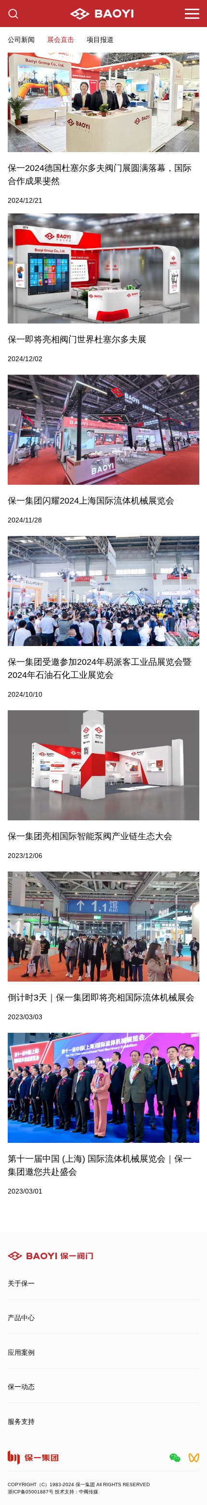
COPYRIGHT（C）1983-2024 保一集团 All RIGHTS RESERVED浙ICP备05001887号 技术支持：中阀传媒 (79, 1488)
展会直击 (60, 39)
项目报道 (100, 39)
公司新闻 (21, 39)
